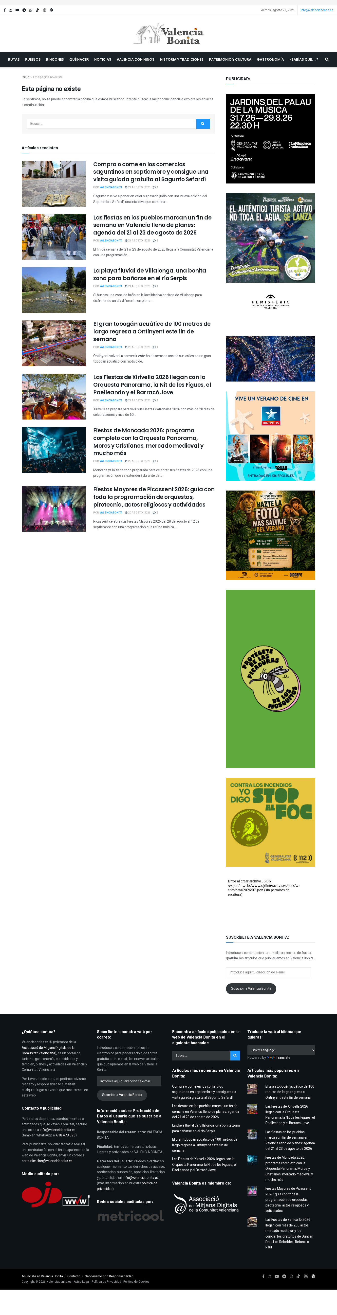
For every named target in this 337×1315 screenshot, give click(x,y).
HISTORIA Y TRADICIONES (182, 59)
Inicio (25, 77)
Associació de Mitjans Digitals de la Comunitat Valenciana (48, 1050)
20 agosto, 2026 (138, 347)
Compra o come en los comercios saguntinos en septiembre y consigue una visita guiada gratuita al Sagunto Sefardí (150, 172)
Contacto (73, 1276)
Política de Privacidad (106, 1281)
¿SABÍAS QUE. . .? (303, 59)
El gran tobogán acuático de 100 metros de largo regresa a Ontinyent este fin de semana (152, 331)
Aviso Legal (82, 1281)
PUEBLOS (33, 59)
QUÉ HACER (79, 59)
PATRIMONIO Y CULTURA (230, 59)
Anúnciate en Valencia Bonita (42, 1276)
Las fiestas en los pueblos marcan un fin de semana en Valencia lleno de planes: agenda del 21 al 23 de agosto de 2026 (152, 225)
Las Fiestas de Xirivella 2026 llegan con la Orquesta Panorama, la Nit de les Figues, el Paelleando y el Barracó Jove (152, 384)
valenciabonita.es (59, 1281)
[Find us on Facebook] (5, 10)
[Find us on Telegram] (24, 10)
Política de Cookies (136, 1281)
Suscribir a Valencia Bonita (251, 988)
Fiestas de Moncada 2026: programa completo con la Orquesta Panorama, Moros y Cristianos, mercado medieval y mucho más (148, 442)
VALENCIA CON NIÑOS (135, 59)
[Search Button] (327, 59)
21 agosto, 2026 (138, 187)
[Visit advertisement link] (168, 2)
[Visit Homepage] (168, 33)
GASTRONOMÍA (270, 59)
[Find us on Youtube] (17, 10)
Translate (283, 1057)
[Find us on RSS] (51, 10)
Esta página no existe (48, 77)
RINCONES (55, 59)
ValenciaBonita (111, 187)
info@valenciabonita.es (317, 10)
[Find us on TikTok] (37, 10)
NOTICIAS (102, 59)
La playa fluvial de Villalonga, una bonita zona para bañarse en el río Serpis (149, 274)
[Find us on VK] (44, 10)
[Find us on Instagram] (10, 10)
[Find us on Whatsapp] (30, 10)
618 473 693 (65, 1135)
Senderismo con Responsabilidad (109, 1276)
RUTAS (14, 59)
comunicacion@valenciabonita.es (47, 1161)
